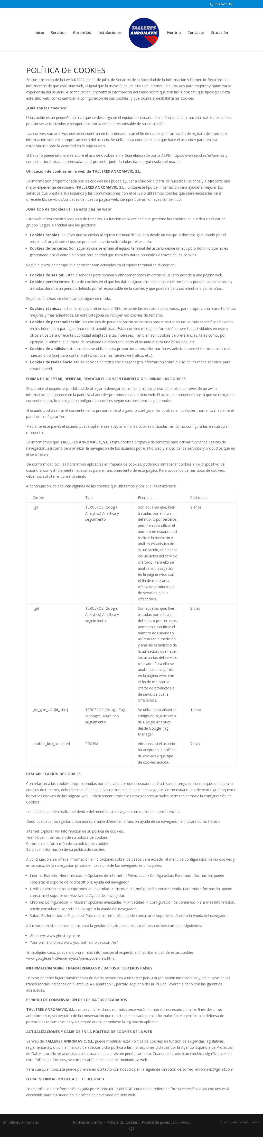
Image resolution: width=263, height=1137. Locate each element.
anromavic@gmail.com (214, 1069)
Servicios (58, 33)
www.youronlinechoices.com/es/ (91, 942)
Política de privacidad (159, 1122)
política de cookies (107, 831)
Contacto (195, 33)
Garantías (82, 33)
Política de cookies (122, 1122)
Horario (174, 33)
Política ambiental (87, 1122)
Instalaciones (109, 33)
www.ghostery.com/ (63, 935)
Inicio (39, 33)
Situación (219, 33)
